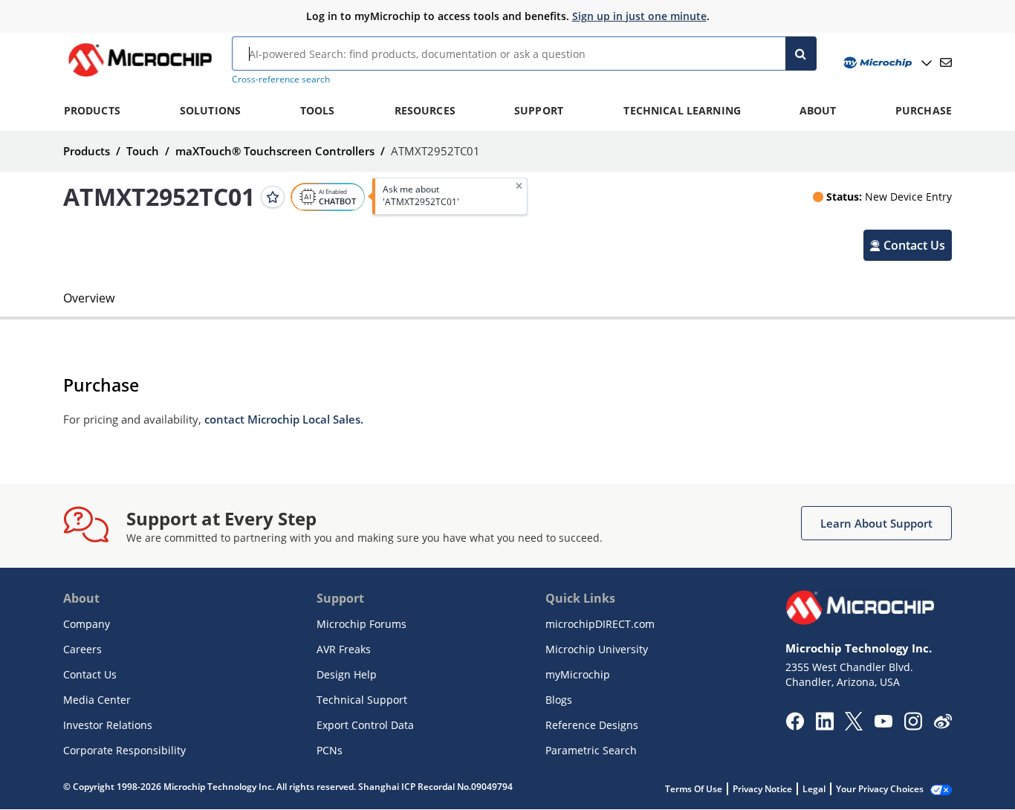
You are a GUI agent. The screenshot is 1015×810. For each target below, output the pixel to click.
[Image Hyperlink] (139, 76)
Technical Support (362, 700)
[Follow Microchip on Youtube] (883, 723)
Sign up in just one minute (639, 16)
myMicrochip (577, 674)
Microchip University (596, 649)
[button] (907, 244)
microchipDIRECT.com (600, 624)
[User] (886, 62)
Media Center (97, 700)
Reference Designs (591, 725)
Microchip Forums (361, 624)
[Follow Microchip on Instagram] (913, 726)
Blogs (558, 700)
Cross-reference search (281, 79)
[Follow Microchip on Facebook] (794, 726)
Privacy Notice (762, 789)
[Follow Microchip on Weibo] (942, 724)
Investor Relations (107, 725)
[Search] (801, 53)
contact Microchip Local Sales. (283, 419)
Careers (82, 649)
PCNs (330, 750)
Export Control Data (365, 725)
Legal (814, 789)
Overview (88, 298)
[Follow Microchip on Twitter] (854, 726)
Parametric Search (591, 750)
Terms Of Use (693, 789)
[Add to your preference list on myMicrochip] (273, 196)
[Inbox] (946, 62)
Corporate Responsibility (124, 750)
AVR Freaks (344, 649)
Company (86, 624)
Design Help (347, 674)
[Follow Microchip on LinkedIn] (824, 726)
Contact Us (90, 674)
